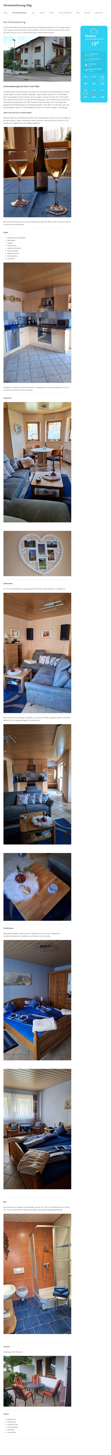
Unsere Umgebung (64, 13)
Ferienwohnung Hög (17, 5)
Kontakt (87, 13)
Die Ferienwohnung (19, 13)
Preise (52, 13)
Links (78, 13)
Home (5, 13)
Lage (33, 13)
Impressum (99, 13)
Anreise (42, 13)
